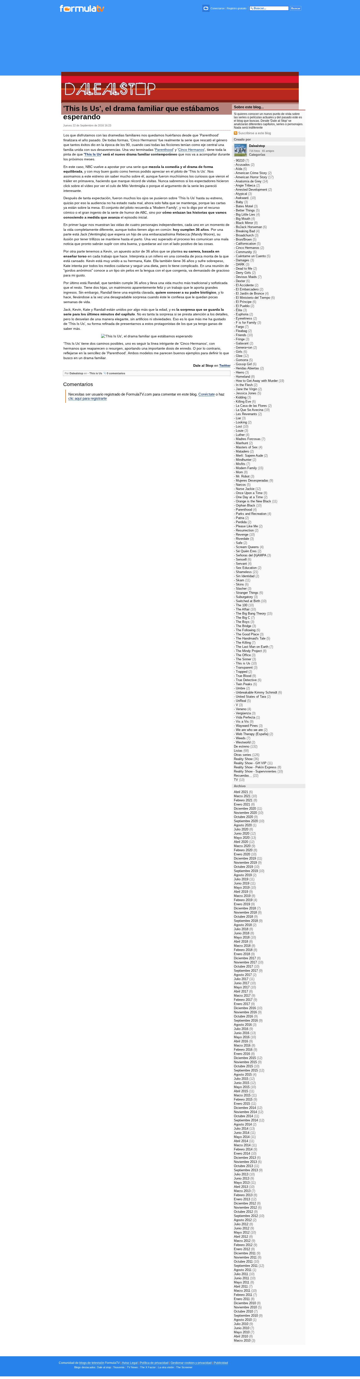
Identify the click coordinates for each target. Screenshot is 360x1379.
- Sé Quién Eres (247, 551)
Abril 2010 (243, 1336)
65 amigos (268, 150)
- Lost (241, 426)
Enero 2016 (244, 1054)
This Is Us (92, 154)
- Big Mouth (244, 219)
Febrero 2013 (245, 1195)
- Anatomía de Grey (251, 181)
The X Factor (148, 1367)
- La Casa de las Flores (253, 406)
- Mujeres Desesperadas (253, 480)
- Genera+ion (245, 347)
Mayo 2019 (245, 887)
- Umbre (242, 688)
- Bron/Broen (245, 239)
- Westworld (244, 742)
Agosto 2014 (245, 1124)
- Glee (241, 356)
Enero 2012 (244, 1249)
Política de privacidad (154, 1363)
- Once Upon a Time (250, 493)
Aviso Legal (130, 1363)
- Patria (241, 518)
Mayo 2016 (245, 1037)
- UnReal (242, 701)
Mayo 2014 (245, 1137)
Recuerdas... (246, 775)
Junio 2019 (244, 883)
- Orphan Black (248, 505)
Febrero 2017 (245, 1000)
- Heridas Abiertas (249, 368)
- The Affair (245, 609)
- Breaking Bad (247, 231)
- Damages (244, 260)
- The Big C (244, 617)
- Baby (241, 202)
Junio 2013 (244, 1178)
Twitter (224, 365)
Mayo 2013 (245, 1182)
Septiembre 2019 (249, 871)
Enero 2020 (245, 854)
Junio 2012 (244, 1228)
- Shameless (246, 572)
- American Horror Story (254, 177)
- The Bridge (245, 626)
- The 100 (244, 605)
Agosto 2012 (245, 1220)
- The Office (244, 655)
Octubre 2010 (246, 1311)
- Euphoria (243, 314)
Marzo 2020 (244, 846)
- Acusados (244, 164)
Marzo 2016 (244, 1045)
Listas (241, 750)
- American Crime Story (253, 173)
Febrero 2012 (245, 1245)
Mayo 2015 (245, 1087)
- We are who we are (250, 730)
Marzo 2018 (244, 946)
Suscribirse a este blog (254, 133)
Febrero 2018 (245, 950)
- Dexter (242, 281)
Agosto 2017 (245, 975)
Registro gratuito (236, 8)
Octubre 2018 (246, 916)
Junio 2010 (244, 1328)
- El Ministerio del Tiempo (254, 297)
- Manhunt (243, 443)
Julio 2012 (243, 1224)
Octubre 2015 (246, 1066)
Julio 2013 (244, 1174)
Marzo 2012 (244, 1241)
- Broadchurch (246, 235)
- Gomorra (243, 360)
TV (239, 780)
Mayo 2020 (245, 837)
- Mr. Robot (244, 476)
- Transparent (245, 667)
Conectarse (218, 8)
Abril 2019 (243, 892)
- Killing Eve (245, 401)
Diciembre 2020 (248, 808)
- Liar (240, 418)
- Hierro (241, 372)
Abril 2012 (243, 1236)
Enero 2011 (244, 1299)
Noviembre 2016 (248, 1012)
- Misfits (242, 464)
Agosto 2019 (245, 875)
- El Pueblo (244, 306)
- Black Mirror (246, 223)
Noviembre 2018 (248, 912)
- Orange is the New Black (255, 501)
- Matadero (244, 451)
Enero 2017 (244, 1004)
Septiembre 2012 (249, 1216)
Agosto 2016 (245, 1024)
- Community (245, 252)
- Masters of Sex (248, 447)
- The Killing (244, 642)
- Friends (243, 335)
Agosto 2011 (245, 1270)
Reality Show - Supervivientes (258, 771)
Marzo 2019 (244, 896)
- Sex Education (247, 568)
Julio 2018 (243, 929)
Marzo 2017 (244, 995)
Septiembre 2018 (248, 921)
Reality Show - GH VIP (253, 763)
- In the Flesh (245, 385)
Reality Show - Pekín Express (257, 767)
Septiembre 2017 (248, 970)
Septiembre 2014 (249, 1120)
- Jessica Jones (247, 393)
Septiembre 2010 (248, 1315)
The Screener (184, 1367)
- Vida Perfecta (247, 717)
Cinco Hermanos (191, 150)
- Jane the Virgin (248, 389)
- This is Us (95, 373)
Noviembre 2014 (248, 1112)
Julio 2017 (244, 979)
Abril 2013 (244, 1187)
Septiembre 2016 (248, 1020)
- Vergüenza (244, 713)
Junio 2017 (245, 983)
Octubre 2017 (246, 966)
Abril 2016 (243, 1041)
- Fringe (241, 339)
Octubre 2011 (246, 1261)
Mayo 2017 (245, 987)
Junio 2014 (244, 1133)
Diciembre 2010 (247, 1303)
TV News (132, 1367)
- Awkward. (245, 198)
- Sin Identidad (246, 576)
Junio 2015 (245, 1083)
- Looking (243, 422)
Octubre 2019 (246, 867)
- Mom (241, 472)
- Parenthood (245, 509)
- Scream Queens (249, 547)
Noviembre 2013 (248, 1162)
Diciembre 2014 (248, 1108)
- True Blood (245, 676)
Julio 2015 (244, 1079)
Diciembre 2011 (247, 1253)
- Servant (243, 563)
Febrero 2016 (245, 1049)
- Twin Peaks (245, 684)
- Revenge (244, 534)
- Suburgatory (246, 597)
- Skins (241, 584)
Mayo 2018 (245, 937)
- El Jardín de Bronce (251, 293)
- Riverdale (244, 539)
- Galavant (243, 343)
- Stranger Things (248, 593)
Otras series (246, 755)
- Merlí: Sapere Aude (251, 455)
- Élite (240, 310)
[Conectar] (206, 8)
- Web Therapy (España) (253, 734)
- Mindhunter (245, 460)
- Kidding (242, 397)
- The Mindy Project (250, 651)
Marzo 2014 (245, 1145)
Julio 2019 (244, 879)
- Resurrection (246, 530)
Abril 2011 (243, 1286)
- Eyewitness (245, 318)
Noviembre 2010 (248, 1307)
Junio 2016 (245, 1033)
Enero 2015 (245, 1103)
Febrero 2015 (245, 1099)
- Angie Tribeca (247, 185)
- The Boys (244, 622)
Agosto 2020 (245, 825)
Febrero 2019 (245, 900)
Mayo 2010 (244, 1332)
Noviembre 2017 (248, 962)
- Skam (242, 580)
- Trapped (243, 671)
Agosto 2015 (245, 1074)
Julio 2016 (243, 1029)
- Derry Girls (245, 273)
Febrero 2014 (245, 1149)
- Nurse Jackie (247, 489)
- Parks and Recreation (252, 514)
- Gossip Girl (245, 364)
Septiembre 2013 (248, 1170)
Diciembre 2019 (248, 858)
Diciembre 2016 (248, 1008)
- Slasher (242, 588)
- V (238, 705)
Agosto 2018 (245, 925)
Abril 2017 (243, 991)
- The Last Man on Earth (253, 647)
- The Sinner (245, 659)
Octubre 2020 (246, 817)
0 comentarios (115, 373)
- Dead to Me (245, 268)
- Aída (240, 169)
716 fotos (254, 150)
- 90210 (241, 160)
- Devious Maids (248, 277)
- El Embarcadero (248, 289)
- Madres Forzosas (249, 439)
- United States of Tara (252, 696)
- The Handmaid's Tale (252, 638)
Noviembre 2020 (248, 813)
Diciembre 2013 (247, 1157)
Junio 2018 (244, 933)
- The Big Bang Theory (253, 613)
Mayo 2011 (244, 1282)
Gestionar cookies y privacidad (191, 1363)
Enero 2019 (244, 904)
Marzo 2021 (245, 796)
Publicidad (221, 1363)
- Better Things (247, 210)
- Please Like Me (248, 526)
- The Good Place (249, 634)
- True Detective (247, 680)
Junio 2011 (244, 1278)
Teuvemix (119, 1367)
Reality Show (246, 759)
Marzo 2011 (245, 1290)
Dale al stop (104, 1367)
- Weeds (242, 738)
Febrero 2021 (245, 800)
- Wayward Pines (248, 726)
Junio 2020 (245, 833)
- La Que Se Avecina (252, 410)
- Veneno (242, 709)
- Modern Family (248, 468)
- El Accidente (246, 285)
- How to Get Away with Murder (259, 381)
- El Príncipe (245, 302)
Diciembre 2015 (248, 1058)
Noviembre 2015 (248, 1062)
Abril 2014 (244, 1141)
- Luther (241, 435)
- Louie (241, 430)
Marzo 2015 (245, 1095)
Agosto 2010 (245, 1320)
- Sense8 (242, 559)
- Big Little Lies (247, 214)
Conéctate (206, 394)
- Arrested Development (253, 189)
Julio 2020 (243, 829)
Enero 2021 (244, 804)
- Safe (240, 543)
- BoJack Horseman (250, 227)
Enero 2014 (245, 1153)
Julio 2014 (244, 1128)
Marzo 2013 (244, 1191)
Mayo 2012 (245, 1232)
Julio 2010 (243, 1324)
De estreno (245, 746)
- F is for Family (247, 322)
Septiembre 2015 (249, 1070)
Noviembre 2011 (247, 1257)
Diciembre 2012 (247, 1203)
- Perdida (242, 522)
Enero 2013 (245, 1199)
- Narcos (242, 484)
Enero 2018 (244, 954)
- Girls (240, 351)
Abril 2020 (244, 842)
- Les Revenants (248, 414)
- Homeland (244, 376)
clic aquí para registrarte (87, 398)
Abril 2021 (243, 792)
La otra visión (166, 1367)
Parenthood (164, 150)
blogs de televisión (91, 1363)
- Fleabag (243, 331)
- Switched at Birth (250, 601)
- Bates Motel (246, 206)
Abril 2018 (243, 941)
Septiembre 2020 (249, 821)
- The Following (247, 630)
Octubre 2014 (246, 1116)
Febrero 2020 (245, 850)
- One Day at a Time (250, 497)
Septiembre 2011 (249, 1266)
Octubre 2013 (246, 1166)
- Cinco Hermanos (249, 248)
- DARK (241, 264)
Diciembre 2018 (247, 908)
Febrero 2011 (245, 1295)
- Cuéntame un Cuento (252, 256)
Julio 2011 (244, 1274)
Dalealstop (76, 373)
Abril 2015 (244, 1091)
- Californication (247, 243)
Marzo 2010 (244, 1340)
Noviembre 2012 (248, 1207)
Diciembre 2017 (247, 958)
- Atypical (243, 194)
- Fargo (241, 327)
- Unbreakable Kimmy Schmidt (258, 692)
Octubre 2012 (246, 1212)
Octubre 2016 (246, 1016)
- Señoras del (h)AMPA (252, 555)
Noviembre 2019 (248, 862)
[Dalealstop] (240, 155)
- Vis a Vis (243, 721)
